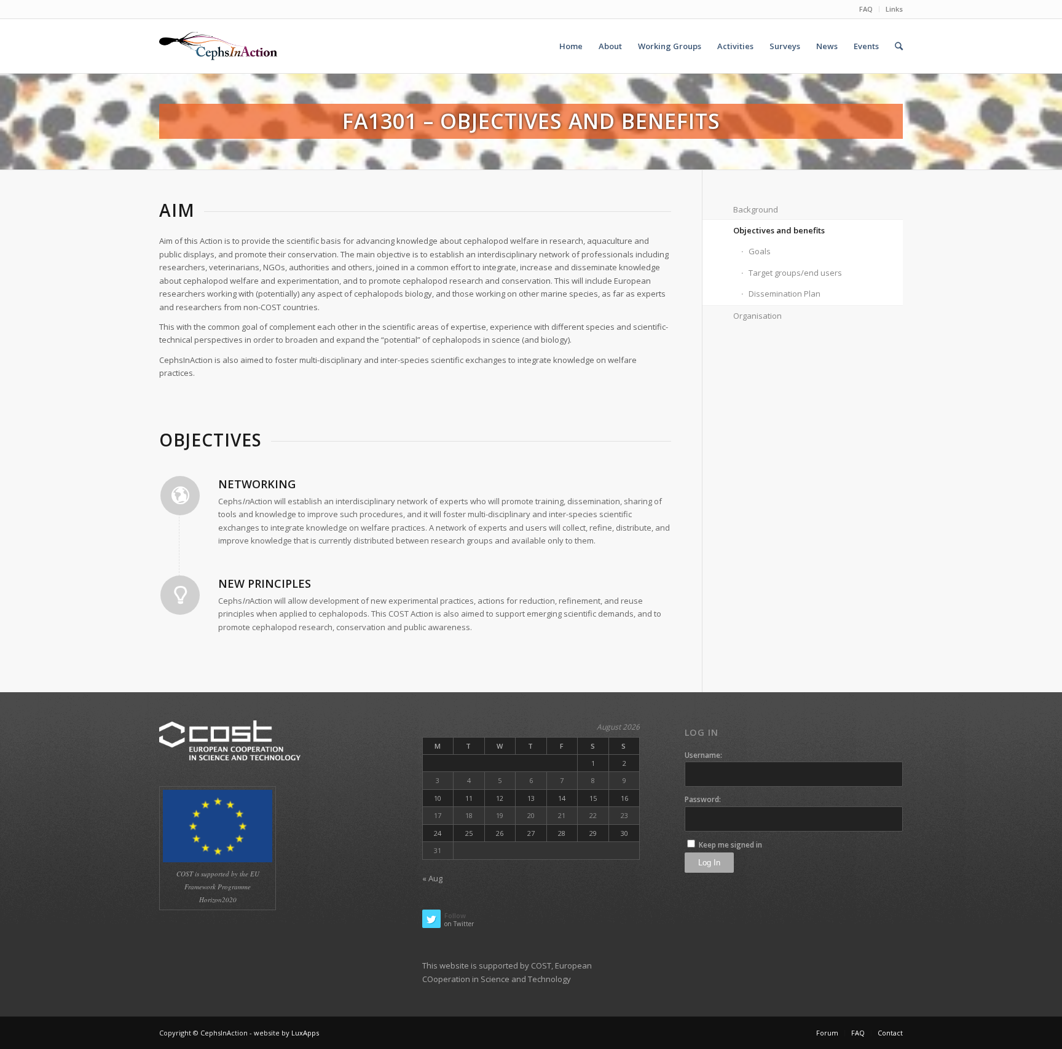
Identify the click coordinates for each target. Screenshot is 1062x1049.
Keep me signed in (730, 845)
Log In (709, 862)
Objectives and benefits (779, 230)
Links (894, 9)
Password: (703, 799)
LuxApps (305, 1032)
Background (755, 209)
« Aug (432, 878)
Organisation (757, 315)
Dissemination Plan (784, 293)
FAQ (866, 9)
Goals (760, 251)
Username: (703, 755)
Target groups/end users (795, 272)
